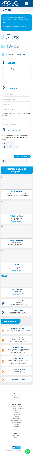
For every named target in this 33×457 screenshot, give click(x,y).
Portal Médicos (16, 435)
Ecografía (16, 412)
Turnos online (16, 396)
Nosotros (16, 394)
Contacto (16, 398)
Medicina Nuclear (16, 410)
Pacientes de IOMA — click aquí (10, 82)
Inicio (16, 392)
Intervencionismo (16, 422)
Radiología (16, 416)
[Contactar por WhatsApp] (27, 451)
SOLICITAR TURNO (22, 156)
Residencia (16, 437)
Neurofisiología (16, 424)
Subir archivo (10, 143)
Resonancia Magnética (16, 406)
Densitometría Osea (16, 420)
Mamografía (16, 418)
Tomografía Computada (16, 408)
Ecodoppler (17, 414)
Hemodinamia (16, 426)
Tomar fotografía (11, 147)
